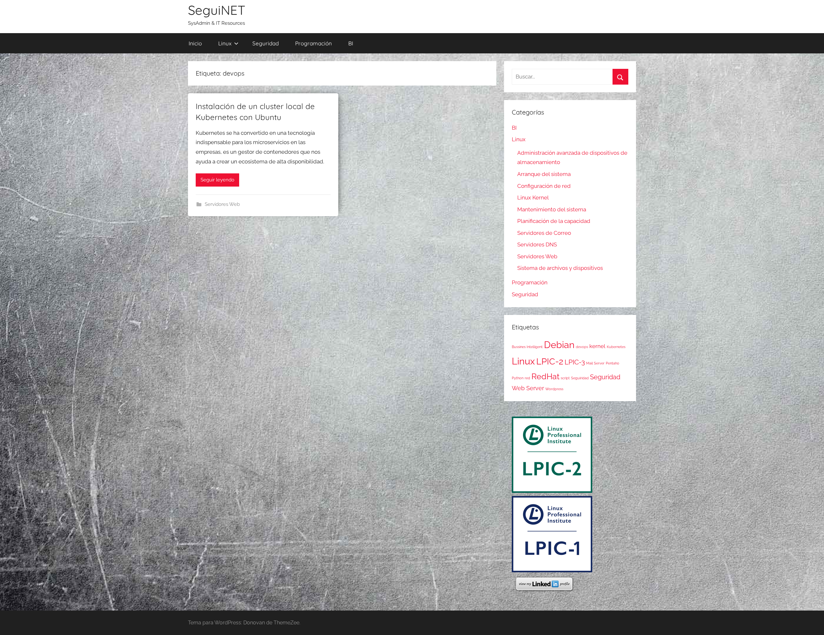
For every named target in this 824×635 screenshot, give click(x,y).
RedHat (545, 376)
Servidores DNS (537, 244)
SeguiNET (216, 10)
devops (582, 347)
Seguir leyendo (217, 180)
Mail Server (595, 363)
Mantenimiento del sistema (551, 209)
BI (350, 43)
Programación (313, 43)
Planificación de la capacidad (553, 221)
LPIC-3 (575, 362)
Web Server (528, 388)
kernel (597, 346)
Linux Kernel (533, 197)
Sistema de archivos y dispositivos (560, 268)
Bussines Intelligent (527, 347)
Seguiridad (580, 378)
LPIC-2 (549, 361)
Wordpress (554, 389)
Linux (224, 43)
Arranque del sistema (544, 174)
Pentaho (612, 363)
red (527, 378)
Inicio (195, 43)
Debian (559, 344)
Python (517, 378)
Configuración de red (544, 186)
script (565, 378)
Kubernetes (616, 347)
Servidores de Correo (544, 233)
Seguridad (265, 43)
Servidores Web (222, 204)
